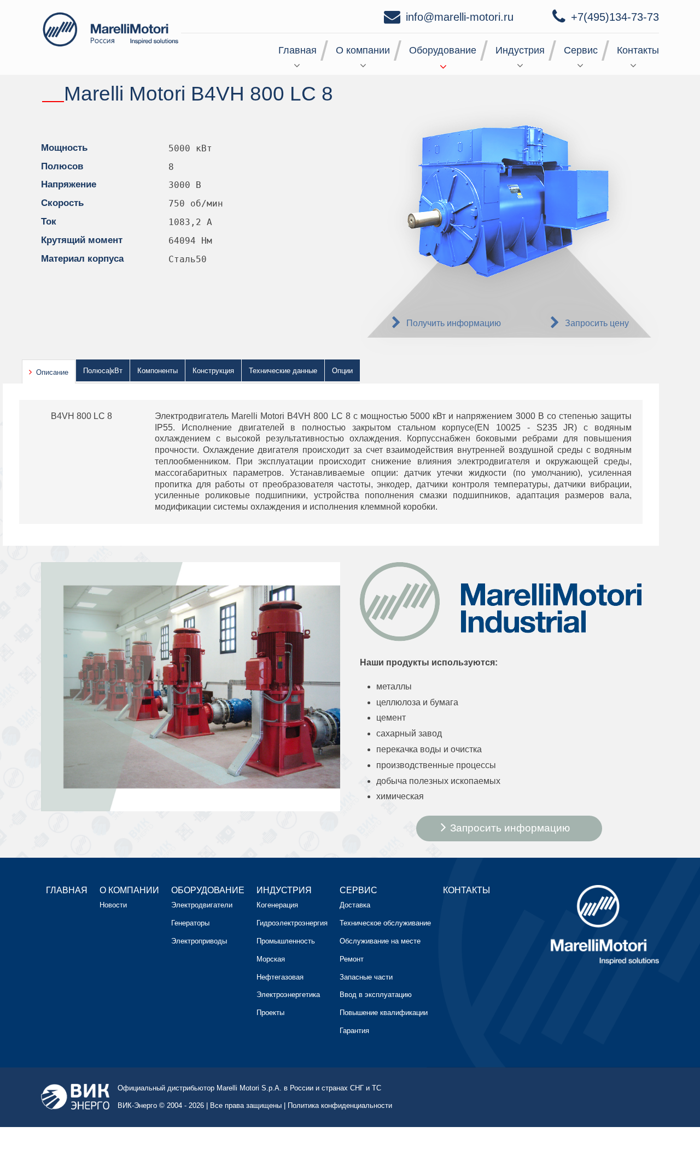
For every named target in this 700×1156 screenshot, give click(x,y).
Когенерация (277, 905)
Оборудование (442, 50)
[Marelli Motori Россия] (112, 28)
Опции (342, 371)
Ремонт (352, 959)
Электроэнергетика (288, 994)
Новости (113, 905)
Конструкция (213, 371)
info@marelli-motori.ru (460, 17)
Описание (52, 372)
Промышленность (285, 941)
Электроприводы (199, 941)
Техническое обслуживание (385, 923)
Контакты (638, 50)
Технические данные (283, 371)
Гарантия (354, 1031)
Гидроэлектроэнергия (292, 923)
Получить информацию (453, 323)
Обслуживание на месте (380, 941)
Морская (270, 959)
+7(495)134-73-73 (615, 17)
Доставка (355, 905)
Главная (297, 50)
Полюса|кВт (102, 371)
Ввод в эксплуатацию (376, 994)
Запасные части (366, 977)
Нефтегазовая (280, 977)
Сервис (581, 50)
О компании (363, 50)
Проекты (270, 1012)
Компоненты (157, 371)
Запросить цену (597, 323)
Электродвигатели (201, 905)
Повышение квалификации (384, 1012)
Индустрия (520, 50)
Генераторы (190, 923)
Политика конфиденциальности (340, 1105)
